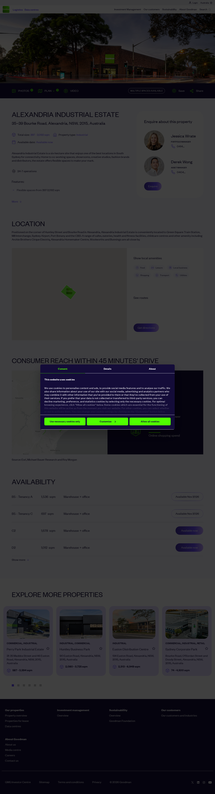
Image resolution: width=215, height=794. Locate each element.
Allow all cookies (150, 421)
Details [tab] (108, 368)
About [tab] (152, 368)
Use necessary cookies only (65, 421)
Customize (106, 421)
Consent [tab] (62, 368)
